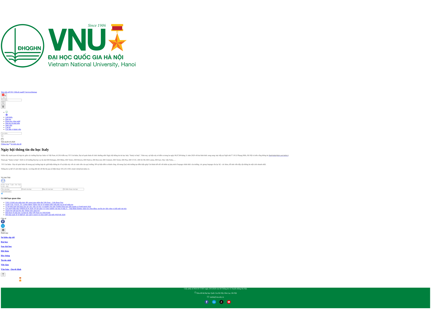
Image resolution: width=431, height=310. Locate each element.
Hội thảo (5, 251)
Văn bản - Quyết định (11, 269)
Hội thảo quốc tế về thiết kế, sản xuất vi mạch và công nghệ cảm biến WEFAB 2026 (35, 215)
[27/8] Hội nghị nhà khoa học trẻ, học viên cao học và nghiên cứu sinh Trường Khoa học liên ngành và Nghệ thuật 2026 (48, 207)
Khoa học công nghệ (12, 121)
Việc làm (5, 265)
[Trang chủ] (68, 90)
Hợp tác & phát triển (12, 123)
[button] (215, 222)
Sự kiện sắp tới (16, 144)
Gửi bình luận (6, 191)
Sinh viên (8, 125)
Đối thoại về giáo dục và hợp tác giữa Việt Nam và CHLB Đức (27, 213)
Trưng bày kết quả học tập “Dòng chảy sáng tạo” (22, 211)
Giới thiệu (8, 117)
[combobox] (4, 96)
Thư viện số (5, 92)
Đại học (4, 242)
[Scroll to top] (3, 274)
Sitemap (34, 92)
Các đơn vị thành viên (13, 129)
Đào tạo (8, 119)
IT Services (27, 92)
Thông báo (5, 144)
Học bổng (5, 255)
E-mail (20, 92)
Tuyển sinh (6, 260)
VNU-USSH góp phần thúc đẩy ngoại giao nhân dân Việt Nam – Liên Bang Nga (34, 202)
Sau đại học (6, 246)
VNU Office (13, 92)
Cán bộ (8, 127)
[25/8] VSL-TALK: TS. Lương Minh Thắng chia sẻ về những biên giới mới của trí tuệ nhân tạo (39, 205)
